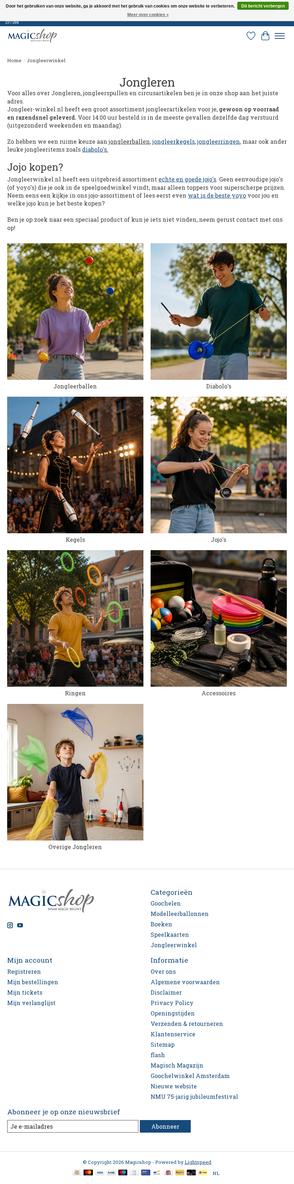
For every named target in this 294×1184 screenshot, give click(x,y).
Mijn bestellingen (32, 982)
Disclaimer (166, 992)
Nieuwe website (174, 1086)
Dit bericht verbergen (263, 6)
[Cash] (76, 1173)
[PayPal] (180, 1173)
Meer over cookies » (148, 14)
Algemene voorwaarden (185, 982)
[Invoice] (134, 1173)
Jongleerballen (75, 386)
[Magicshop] (32, 35)
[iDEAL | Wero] (202, 1173)
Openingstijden (173, 1013)
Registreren (24, 971)
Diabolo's (218, 386)
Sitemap (163, 1044)
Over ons (163, 971)
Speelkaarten (170, 934)
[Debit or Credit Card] (191, 1173)
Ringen (75, 693)
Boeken (161, 924)
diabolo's (94, 149)
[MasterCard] (88, 1173)
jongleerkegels (173, 141)
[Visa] (100, 1173)
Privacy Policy (172, 1002)
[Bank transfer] (111, 1173)
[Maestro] (123, 1173)
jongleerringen (218, 141)
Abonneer (165, 1126)
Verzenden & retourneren (187, 1023)
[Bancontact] (156, 1173)
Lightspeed (198, 1162)
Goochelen (166, 903)
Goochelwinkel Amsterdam (190, 1075)
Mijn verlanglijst (31, 1002)
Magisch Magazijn (177, 1065)
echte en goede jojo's (187, 179)
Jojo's (218, 539)
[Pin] (145, 1173)
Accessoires (218, 693)
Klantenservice (173, 1034)
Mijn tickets (24, 992)
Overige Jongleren (75, 847)
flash (158, 1055)
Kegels (75, 539)
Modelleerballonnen (180, 913)
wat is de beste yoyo (217, 195)
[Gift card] (168, 1173)
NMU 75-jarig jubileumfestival (194, 1096)
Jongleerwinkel (174, 945)
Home (14, 60)
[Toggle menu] (279, 36)
